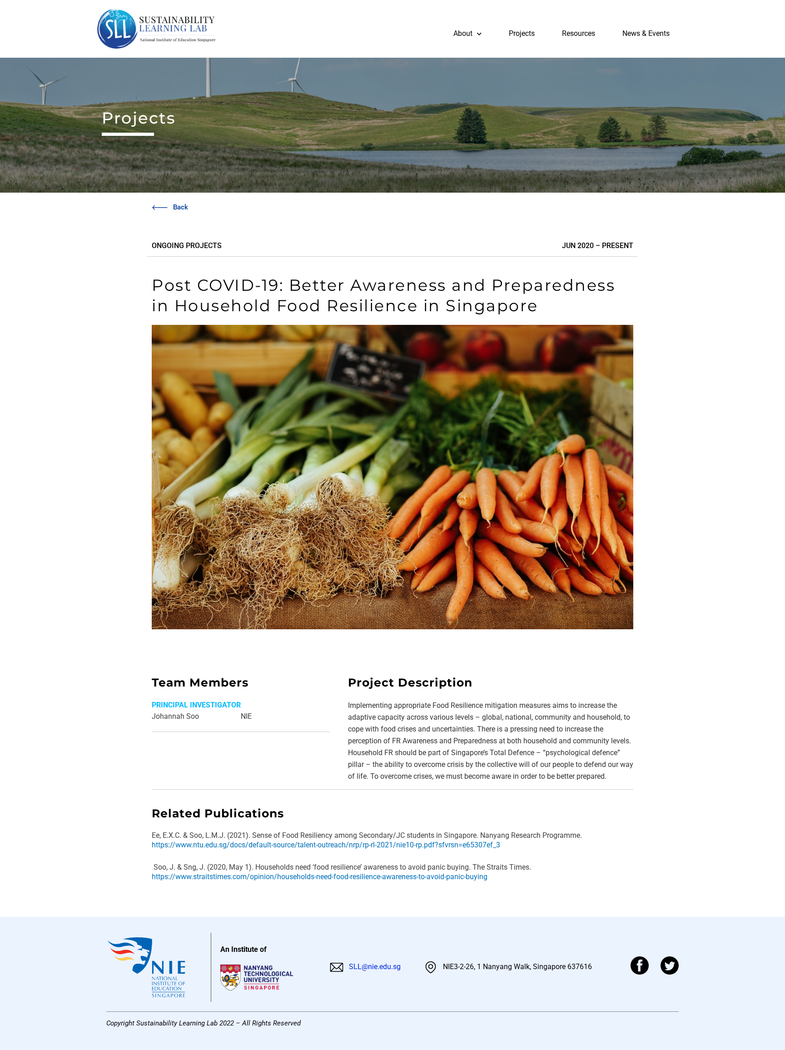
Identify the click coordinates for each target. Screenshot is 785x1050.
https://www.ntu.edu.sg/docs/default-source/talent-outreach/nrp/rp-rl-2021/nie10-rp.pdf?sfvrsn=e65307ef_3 (326, 845)
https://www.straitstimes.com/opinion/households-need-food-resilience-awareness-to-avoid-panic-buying (319, 876)
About (462, 33)
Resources (578, 33)
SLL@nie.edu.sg (374, 966)
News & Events (646, 33)
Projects (522, 33)
